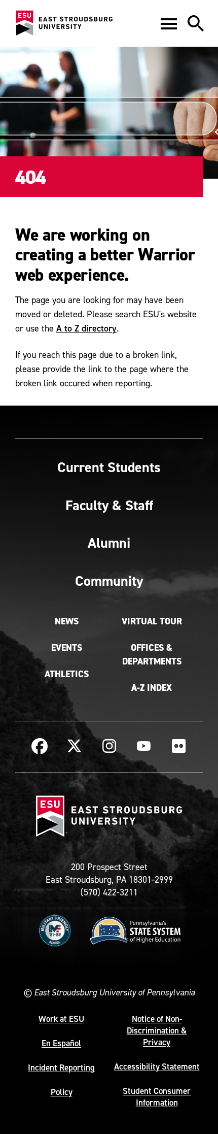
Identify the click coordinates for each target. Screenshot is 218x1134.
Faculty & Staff (109, 505)
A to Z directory (86, 328)
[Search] (196, 23)
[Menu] (169, 23)
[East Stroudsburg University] (64, 23)
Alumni (109, 542)
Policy (61, 1091)
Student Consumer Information (157, 1096)
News (67, 621)
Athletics (67, 674)
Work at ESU (61, 1018)
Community (109, 581)
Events (66, 648)
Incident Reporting (61, 1067)
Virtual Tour (152, 621)
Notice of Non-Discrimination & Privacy (157, 1030)
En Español (61, 1043)
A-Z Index (151, 688)
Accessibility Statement (157, 1066)
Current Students (109, 467)
